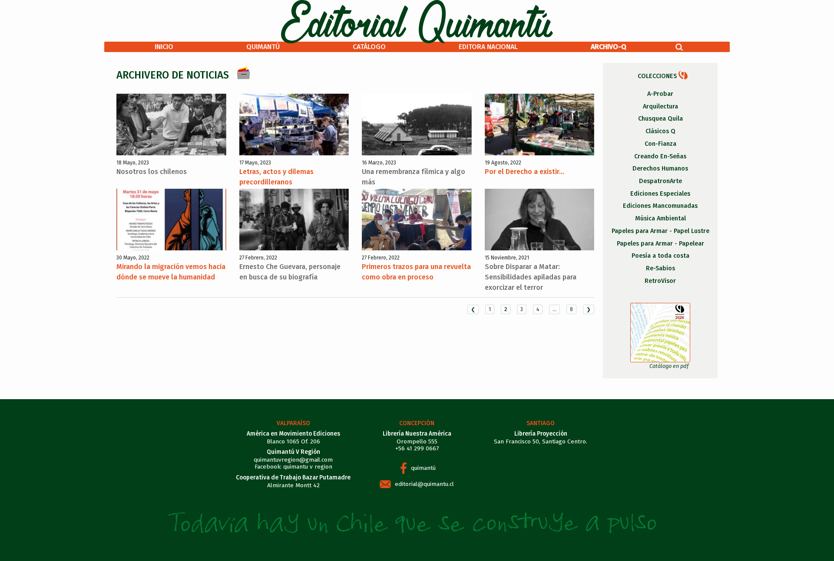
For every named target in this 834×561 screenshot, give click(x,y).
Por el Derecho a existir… (524, 171)
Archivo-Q (608, 47)
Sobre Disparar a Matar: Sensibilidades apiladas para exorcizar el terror (530, 277)
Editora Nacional (488, 47)
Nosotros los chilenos (151, 171)
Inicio (164, 47)
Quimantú (263, 47)
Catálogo (369, 47)
